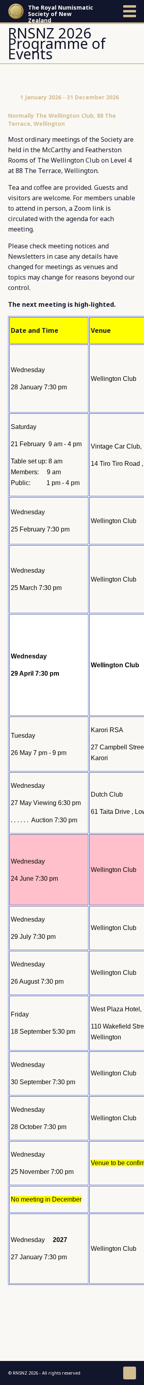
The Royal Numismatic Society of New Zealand (60, 14)
